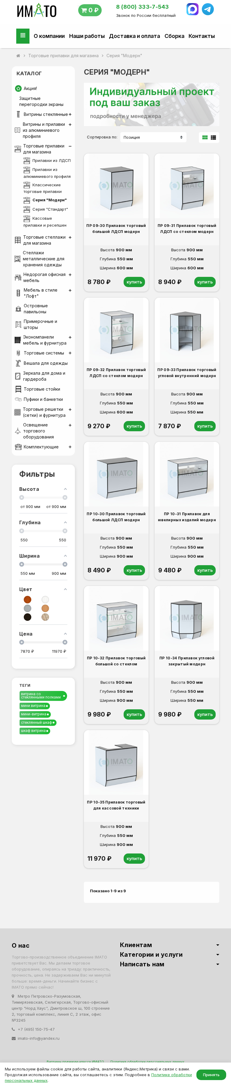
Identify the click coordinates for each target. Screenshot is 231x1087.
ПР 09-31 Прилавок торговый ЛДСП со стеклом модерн (187, 228)
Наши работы (87, 36)
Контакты (202, 36)
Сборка (174, 36)
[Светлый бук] (45, 608)
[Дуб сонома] (45, 617)
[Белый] (45, 599)
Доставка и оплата (134, 36)
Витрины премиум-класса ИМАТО (75, 1062)
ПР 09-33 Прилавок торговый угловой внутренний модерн (186, 372)
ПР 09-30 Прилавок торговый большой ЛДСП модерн (116, 228)
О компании (49, 36)
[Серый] (27, 608)
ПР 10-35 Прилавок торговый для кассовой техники (116, 805)
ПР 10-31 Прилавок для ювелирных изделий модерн (187, 517)
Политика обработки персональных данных (147, 1062)
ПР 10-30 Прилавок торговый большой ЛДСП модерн (116, 517)
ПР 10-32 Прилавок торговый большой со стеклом (116, 661)
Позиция (132, 137)
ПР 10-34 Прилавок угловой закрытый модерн (186, 661)
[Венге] (27, 617)
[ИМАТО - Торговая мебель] (36, 11)
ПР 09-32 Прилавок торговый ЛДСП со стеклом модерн (116, 372)
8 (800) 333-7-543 (142, 7)
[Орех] (27, 599)
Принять (211, 1074)
